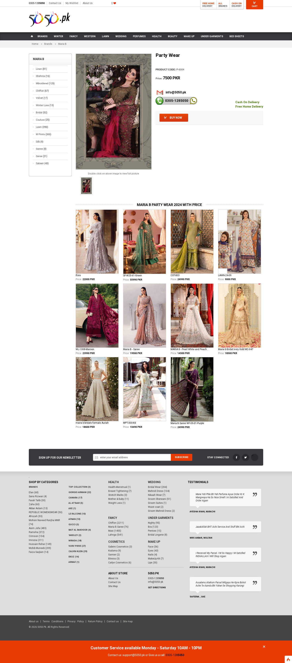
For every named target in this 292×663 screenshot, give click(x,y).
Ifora (78, 275)
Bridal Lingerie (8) (157, 534)
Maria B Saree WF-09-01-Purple (187, 423)
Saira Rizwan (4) (38, 496)
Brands (48, 44)
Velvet (42, 98)
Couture (43, 119)
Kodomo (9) (114, 550)
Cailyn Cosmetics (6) (119, 562)
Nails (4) (152, 554)
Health (113, 482)
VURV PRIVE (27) (77, 546)
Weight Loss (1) (117, 503)
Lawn (42, 127)
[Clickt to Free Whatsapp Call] (193, 100)
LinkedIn (254, 457)
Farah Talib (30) (37, 500)
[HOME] (31, 36)
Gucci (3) (74, 524)
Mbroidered (45, 83)
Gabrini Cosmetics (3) (120, 546)
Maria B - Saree (131, 349)
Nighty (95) (154, 522)
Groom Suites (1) (157, 503)
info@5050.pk (176, 92)
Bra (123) (153, 526)
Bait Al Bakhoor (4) (80, 530)
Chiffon (42, 90)
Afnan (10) (74, 519)
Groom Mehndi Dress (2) (161, 511)
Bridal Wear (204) (157, 487)
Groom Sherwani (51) (159, 499)
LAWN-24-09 (224, 275)
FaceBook (236, 457)
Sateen (42, 163)
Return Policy (95, 621)
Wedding (154, 482)
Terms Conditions (53, 621)
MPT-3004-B (129, 422)
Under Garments (160, 517)
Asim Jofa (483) (37, 528)
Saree (41, 156)
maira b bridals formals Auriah (92, 422)
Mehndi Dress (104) (159, 491)
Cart (254, 6)
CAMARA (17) (75, 497)
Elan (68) (34, 492)
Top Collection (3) (80, 487)
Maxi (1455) (114, 530)
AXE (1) (72, 508)
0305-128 (37, 3)
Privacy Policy (76, 621)
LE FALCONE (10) (77, 514)
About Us (88, 3)
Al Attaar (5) (76, 503)
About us (34, 621)
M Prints (43, 134)
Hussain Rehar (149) (40, 544)
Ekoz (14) (74, 556)
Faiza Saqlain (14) (38, 552)
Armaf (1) (74, 562)
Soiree (41, 149)
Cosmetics (116, 541)
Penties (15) (154, 530)
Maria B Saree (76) (118, 526)
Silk (39, 141)
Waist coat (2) (155, 507)
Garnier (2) (114, 554)
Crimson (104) (36, 536)
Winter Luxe (45, 105)
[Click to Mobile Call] (159, 101)
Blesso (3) (114, 558)
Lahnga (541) (115, 534)
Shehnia (43, 76)
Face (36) (153, 546)
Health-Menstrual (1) (119, 487)
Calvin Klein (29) (78, 551)
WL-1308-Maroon (85, 349)
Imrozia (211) (36, 540)
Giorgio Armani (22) (80, 492)
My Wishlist (72, 3)
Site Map (113, 586)
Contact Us (55, 3)
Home (35, 44)
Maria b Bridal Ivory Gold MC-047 (235, 349)
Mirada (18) (75, 540)
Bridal (41, 112)
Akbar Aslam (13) (38, 508)
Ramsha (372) (36, 532)
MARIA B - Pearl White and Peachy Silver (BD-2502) (190, 349)
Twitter (245, 457)
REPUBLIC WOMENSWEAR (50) (45, 512)
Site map (127, 621)
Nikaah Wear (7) (156, 495)
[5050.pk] (49, 19)
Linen (41, 69)
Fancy (112, 517)
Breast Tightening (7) (119, 491)
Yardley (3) (75, 535)
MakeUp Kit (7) (156, 558)
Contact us (113, 621)
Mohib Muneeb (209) (40, 548)
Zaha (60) (34, 504)
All (220, 3)
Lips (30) (152, 562)
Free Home (208, 3)
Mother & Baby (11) (118, 499)
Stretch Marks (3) (117, 495)
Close (264, 647)
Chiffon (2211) (116, 522)
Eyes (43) (153, 550)
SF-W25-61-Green (132, 275)
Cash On (237, 3)
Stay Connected (218, 457)
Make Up (154, 541)
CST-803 (175, 275)
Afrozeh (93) (36, 516)
